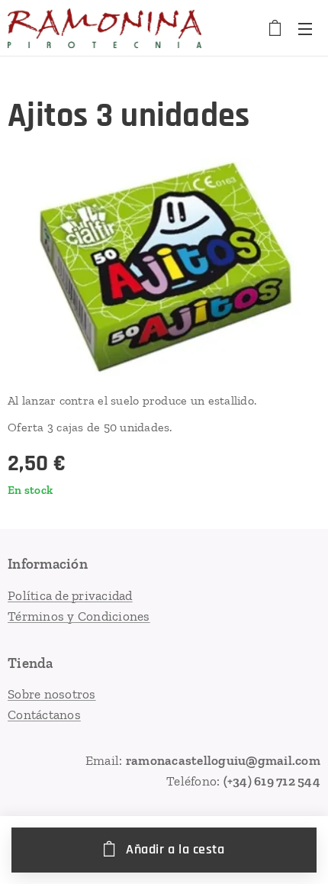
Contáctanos (44, 714)
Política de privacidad (70, 595)
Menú (305, 28)
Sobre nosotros (52, 694)
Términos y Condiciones (79, 616)
